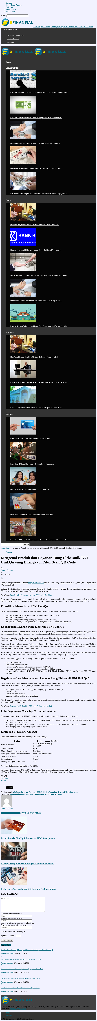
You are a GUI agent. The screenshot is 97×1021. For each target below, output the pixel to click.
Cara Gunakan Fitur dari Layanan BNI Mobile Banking (31, 595)
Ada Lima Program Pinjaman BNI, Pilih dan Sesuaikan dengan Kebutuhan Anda (38, 275)
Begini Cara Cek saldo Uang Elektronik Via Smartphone (28, 889)
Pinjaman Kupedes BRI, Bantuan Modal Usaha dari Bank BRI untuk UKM (35, 250)
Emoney (9, 548)
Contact (8, 1015)
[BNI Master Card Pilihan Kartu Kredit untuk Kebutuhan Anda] (23, 510)
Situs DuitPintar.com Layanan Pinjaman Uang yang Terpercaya (21, 959)
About (8, 1013)
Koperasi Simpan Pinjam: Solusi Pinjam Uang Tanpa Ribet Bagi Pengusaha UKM (38, 326)
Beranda (9, 3)
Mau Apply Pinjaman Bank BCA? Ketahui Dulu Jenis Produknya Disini (34, 225)
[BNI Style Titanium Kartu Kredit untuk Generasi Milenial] (23, 485)
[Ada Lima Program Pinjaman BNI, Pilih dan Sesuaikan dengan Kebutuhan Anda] (23, 271)
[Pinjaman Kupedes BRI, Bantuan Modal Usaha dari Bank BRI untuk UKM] (23, 245)
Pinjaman (9, 7)
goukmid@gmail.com (18, 1009)
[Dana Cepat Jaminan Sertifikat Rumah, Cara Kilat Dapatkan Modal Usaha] (23, 403)
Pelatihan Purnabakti (13, 39)
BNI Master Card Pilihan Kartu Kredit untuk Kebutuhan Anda (31, 515)
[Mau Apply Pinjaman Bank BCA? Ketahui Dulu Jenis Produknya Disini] (23, 220)
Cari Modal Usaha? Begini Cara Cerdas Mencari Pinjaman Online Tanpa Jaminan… (39, 194)
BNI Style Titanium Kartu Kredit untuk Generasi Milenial (30, 489)
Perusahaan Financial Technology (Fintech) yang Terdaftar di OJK (22, 969)
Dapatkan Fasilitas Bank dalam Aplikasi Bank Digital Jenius (20, 988)
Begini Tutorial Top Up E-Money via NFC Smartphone (28, 838)
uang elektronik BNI (36, 583)
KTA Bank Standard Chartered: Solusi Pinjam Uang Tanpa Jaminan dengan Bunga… (40, 92)
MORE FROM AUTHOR (30, 813)
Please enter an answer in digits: (13, 932)
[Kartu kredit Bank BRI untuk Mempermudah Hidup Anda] (23, 434)
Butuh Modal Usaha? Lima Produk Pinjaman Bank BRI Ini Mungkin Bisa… (36, 301)
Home (3, 548)
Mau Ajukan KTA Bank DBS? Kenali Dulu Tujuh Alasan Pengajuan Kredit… (36, 168)
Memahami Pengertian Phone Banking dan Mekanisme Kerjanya (36, 794)
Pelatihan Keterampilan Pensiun (16, 35)
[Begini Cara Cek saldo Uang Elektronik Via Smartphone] (14, 884)
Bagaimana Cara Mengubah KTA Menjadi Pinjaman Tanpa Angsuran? (35, 143)
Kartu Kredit (10, 11)
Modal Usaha (11, 9)
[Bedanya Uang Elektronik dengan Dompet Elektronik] (14, 859)
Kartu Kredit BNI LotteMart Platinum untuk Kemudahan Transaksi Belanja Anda (38, 540)
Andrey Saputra (7, 570)
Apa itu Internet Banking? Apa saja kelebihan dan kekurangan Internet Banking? (27, 950)
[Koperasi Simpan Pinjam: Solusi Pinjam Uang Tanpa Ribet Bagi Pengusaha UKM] (23, 321)
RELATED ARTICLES (10, 813)
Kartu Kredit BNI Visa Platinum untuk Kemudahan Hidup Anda (32, 464)
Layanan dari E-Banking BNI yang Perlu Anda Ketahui (31, 706)
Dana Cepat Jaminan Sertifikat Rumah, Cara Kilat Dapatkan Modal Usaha (36, 408)
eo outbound (10, 42)
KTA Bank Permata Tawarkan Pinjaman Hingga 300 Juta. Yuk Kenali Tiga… (36, 118)
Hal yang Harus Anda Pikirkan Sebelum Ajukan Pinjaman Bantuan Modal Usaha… (39, 382)
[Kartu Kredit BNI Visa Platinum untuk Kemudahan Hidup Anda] (23, 459)
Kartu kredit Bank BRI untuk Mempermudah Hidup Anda (30, 438)
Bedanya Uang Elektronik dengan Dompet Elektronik (27, 863)
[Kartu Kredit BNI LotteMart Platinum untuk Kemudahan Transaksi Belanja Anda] (23, 535)
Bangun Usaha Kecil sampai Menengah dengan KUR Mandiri (20, 978)
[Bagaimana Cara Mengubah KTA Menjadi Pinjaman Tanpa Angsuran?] (23, 138)
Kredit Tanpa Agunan (14, 5)
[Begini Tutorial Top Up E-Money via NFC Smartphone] (14, 834)
